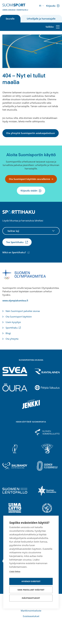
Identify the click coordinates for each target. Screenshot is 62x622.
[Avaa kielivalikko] (42, 5)
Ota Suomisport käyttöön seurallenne (29, 178)
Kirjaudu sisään (29, 190)
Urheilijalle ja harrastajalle (41, 18)
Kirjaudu (51, 6)
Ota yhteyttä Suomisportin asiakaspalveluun (30, 133)
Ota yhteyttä (12, 338)
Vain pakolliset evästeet (31, 589)
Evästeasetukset (31, 598)
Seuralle (10, 18)
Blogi (8, 333)
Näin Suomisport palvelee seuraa (23, 311)
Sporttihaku (12, 327)
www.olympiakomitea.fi (15, 300)
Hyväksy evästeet (31, 581)
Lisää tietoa (14, 571)
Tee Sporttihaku (15, 242)
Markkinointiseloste (31, 610)
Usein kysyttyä (13, 322)
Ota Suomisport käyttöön (19, 316)
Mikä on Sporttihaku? (16, 252)
